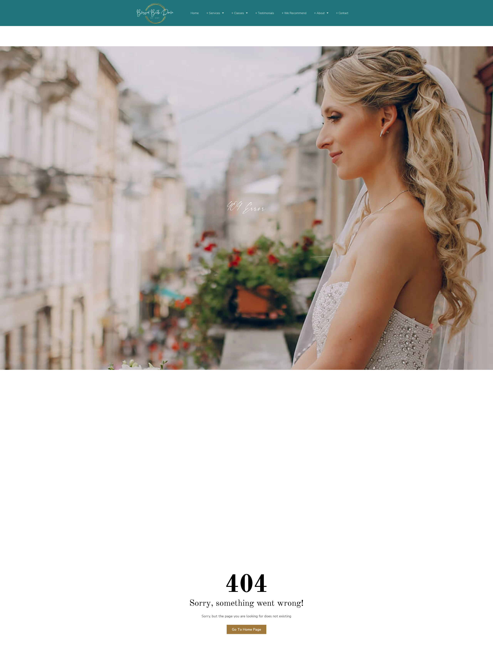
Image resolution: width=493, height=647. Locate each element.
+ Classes (237, 13)
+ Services (213, 13)
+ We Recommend (294, 13)
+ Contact (342, 13)
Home (195, 13)
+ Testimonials (264, 13)
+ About (319, 13)
